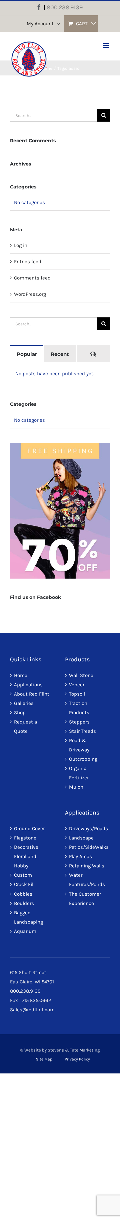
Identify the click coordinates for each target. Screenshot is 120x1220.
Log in (20, 245)
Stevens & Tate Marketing (74, 1050)
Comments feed (32, 278)
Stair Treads (82, 731)
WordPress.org (30, 294)
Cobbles (23, 894)
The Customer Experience (85, 898)
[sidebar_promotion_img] (60, 446)
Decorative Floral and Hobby (26, 856)
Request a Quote (25, 726)
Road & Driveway (79, 745)
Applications (28, 685)
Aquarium (25, 931)
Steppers (79, 722)
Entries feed (27, 262)
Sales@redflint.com (32, 1010)
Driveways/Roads (88, 829)
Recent (60, 354)
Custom (23, 875)
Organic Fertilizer (79, 773)
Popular (27, 354)
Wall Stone (81, 675)
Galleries (24, 703)
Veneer (76, 685)
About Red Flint (31, 694)
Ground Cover (29, 829)
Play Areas (80, 856)
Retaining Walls (86, 866)
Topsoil (77, 694)
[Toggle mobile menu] (106, 45)
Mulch (76, 787)
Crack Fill (24, 884)
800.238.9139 (65, 7)
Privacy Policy (77, 1059)
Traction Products (79, 708)
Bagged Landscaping (28, 917)
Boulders (24, 903)
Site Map (44, 1059)
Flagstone (25, 838)
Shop (20, 713)
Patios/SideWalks (88, 847)
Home (20, 675)
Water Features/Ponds (87, 879)
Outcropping (83, 759)
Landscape (81, 838)
